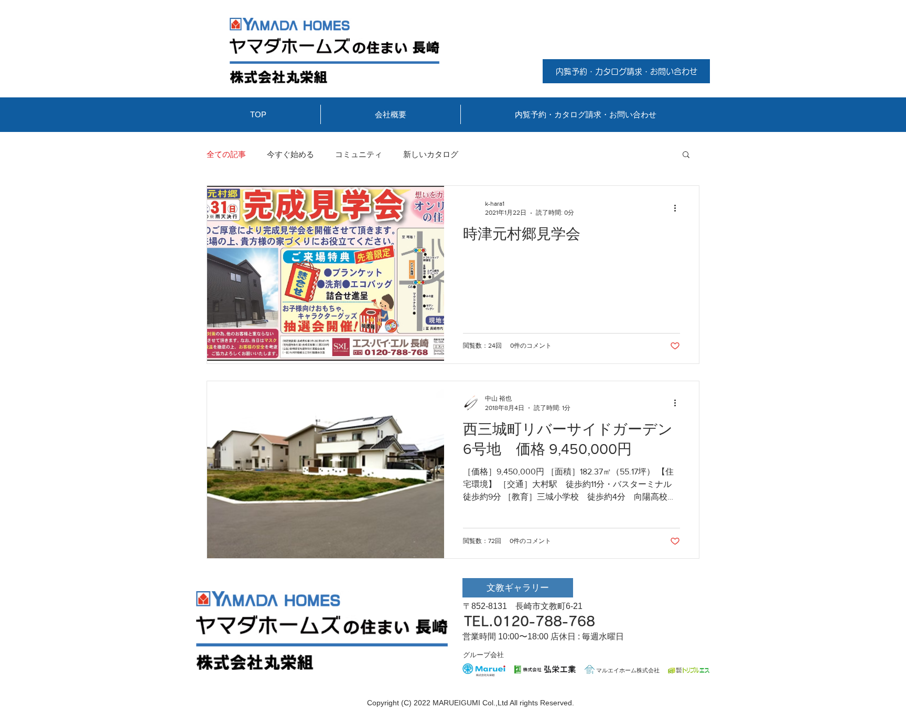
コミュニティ (358, 154)
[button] (686, 155)
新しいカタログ (430, 154)
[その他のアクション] (678, 208)
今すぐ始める (290, 154)
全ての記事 (226, 154)
